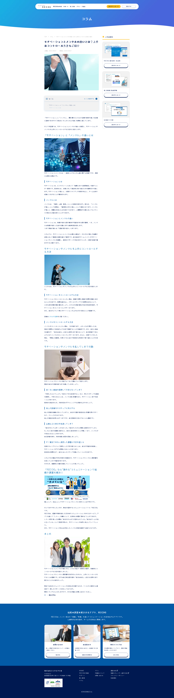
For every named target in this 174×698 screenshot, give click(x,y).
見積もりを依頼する (87, 654)
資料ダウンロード (114, 6)
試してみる (116, 654)
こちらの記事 (53, 316)
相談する (58, 654)
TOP (45, 36)
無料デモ (128, 6)
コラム (51, 36)
